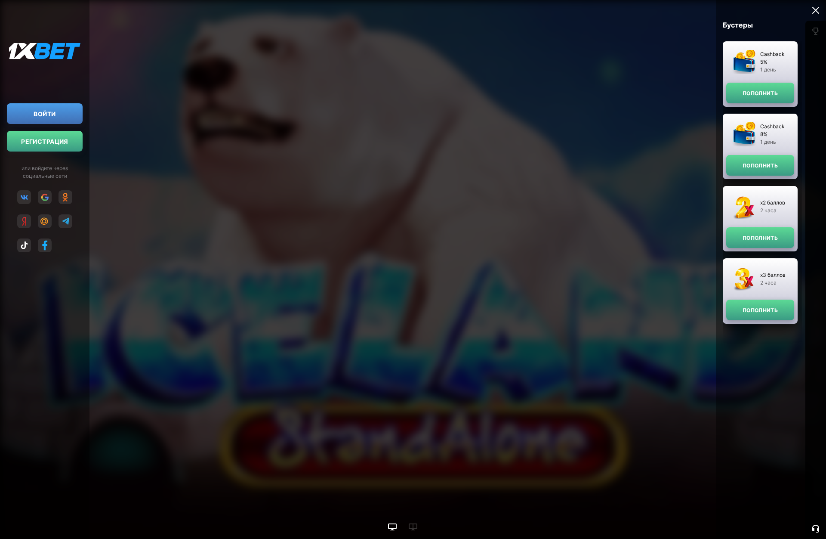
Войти (44, 114)
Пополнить (760, 93)
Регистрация (44, 141)
